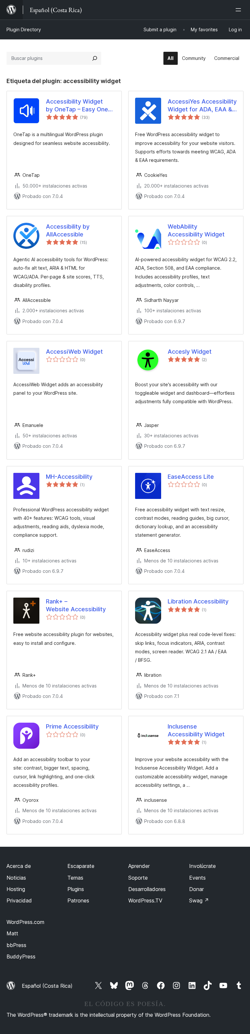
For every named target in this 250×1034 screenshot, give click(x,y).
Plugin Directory (24, 29)
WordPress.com (25, 922)
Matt (12, 933)
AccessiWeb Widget (74, 351)
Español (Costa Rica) (47, 986)
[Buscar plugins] (94, 58)
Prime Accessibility (72, 726)
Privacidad (19, 900)
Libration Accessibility (198, 601)
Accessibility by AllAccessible (68, 230)
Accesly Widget (190, 351)
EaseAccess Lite (191, 476)
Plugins (75, 889)
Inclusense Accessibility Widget (196, 730)
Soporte (138, 877)
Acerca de (19, 866)
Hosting (16, 889)
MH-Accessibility (69, 476)
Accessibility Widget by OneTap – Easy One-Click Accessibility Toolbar (78, 105)
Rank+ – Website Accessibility (76, 605)
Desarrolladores (147, 889)
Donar (196, 889)
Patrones (78, 900)
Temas (75, 877)
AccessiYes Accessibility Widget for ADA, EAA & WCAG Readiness (202, 105)
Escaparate (80, 866)
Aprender (139, 866)
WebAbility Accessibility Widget (196, 230)
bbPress (16, 945)
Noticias (16, 877)
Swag (199, 900)
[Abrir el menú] (239, 10)
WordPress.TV (145, 900)
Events (197, 877)
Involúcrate (202, 866)
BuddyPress (21, 956)
